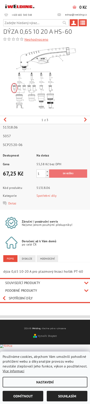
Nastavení (45, 382)
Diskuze (27, 258)
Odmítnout (23, 396)
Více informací (13, 371)
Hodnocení (47, 258)
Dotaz (12, 203)
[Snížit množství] (47, 175)
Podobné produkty (21, 290)
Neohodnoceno (36, 39)
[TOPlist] (9, 351)
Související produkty (22, 283)
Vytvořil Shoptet (47, 335)
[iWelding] (20, 5)
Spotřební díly (46, 196)
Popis (10, 258)
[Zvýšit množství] (47, 171)
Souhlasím (67, 396)
